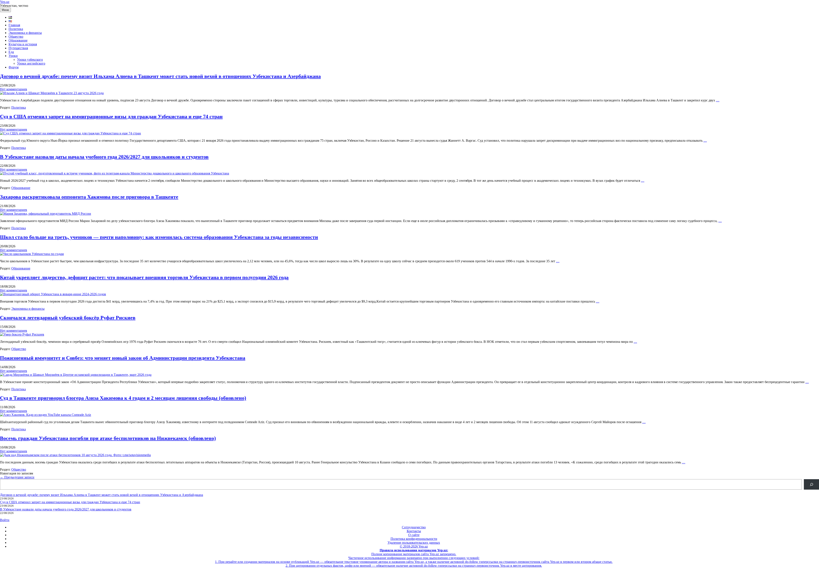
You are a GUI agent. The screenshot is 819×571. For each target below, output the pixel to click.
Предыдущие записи (17, 477)
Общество (16, 36)
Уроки (13, 56)
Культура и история (23, 44)
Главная (14, 25)
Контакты (414, 531)
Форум (14, 67)
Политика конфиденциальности (414, 539)
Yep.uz (4, 2)
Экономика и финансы (25, 33)
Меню (5, 10)
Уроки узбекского (30, 59)
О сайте (414, 535)
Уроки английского (31, 63)
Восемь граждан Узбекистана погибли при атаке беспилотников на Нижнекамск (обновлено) (108, 438)
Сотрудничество (414, 527)
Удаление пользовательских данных (414, 542)
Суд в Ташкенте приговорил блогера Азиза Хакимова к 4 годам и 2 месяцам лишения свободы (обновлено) (123, 398)
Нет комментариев (13, 89)
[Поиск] (811, 484)
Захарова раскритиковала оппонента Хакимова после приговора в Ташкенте (89, 197)
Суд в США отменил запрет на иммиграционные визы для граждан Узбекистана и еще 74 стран (111, 116)
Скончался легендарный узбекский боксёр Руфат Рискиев (67, 317)
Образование (18, 40)
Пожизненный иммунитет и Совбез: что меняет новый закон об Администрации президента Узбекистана (122, 358)
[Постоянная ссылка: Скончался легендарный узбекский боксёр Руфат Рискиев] (22, 334)
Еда (11, 52)
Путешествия (18, 48)
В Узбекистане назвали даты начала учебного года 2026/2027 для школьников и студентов (104, 157)
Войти (4, 520)
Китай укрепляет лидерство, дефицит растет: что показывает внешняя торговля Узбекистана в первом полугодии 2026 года (144, 277)
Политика (16, 29)
